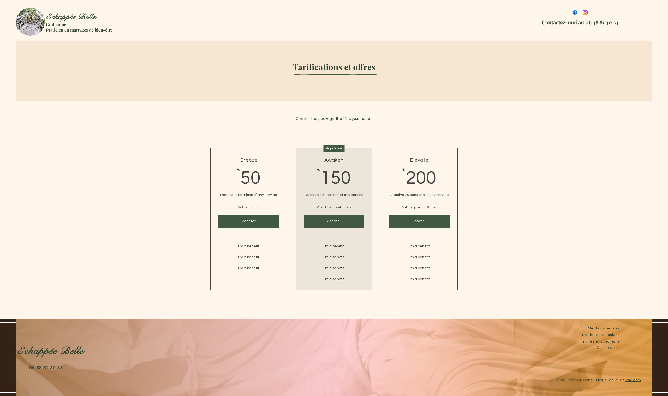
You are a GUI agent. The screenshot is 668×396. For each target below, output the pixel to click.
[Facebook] (575, 12)
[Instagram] (585, 12)
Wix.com (633, 380)
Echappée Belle (71, 17)
